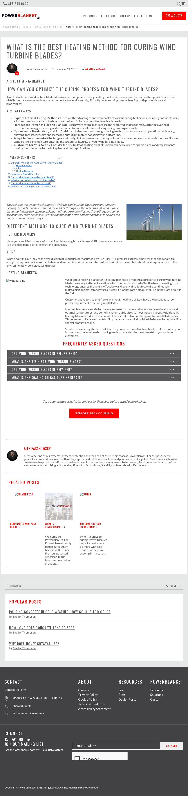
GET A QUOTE (174, 15)
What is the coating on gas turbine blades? (33, 186)
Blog (149, 16)
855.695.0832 (16, 3)
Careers (83, 690)
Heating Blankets (24, 171)
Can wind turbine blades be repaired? (31, 183)
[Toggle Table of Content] (58, 158)
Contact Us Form (15, 689)
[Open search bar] (179, 4)
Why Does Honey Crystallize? (34, 644)
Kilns (18, 168)
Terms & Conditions (92, 704)
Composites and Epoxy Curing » (23, 525)
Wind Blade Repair (95, 69)
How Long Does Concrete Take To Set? (42, 628)
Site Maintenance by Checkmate (81, 787)
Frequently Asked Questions (26, 174)
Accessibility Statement (94, 709)
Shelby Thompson (24, 616)
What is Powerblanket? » (55, 525)
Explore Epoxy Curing (94, 413)
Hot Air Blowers (24, 165)
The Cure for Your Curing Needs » (90, 525)
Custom (125, 16)
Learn (138, 16)
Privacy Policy (88, 695)
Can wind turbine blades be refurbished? (32, 177)
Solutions (108, 16)
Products (90, 16)
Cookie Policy (87, 699)
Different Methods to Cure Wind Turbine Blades (36, 162)
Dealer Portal (128, 699)
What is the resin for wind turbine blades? (33, 180)
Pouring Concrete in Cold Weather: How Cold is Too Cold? (60, 612)
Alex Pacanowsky (37, 69)
